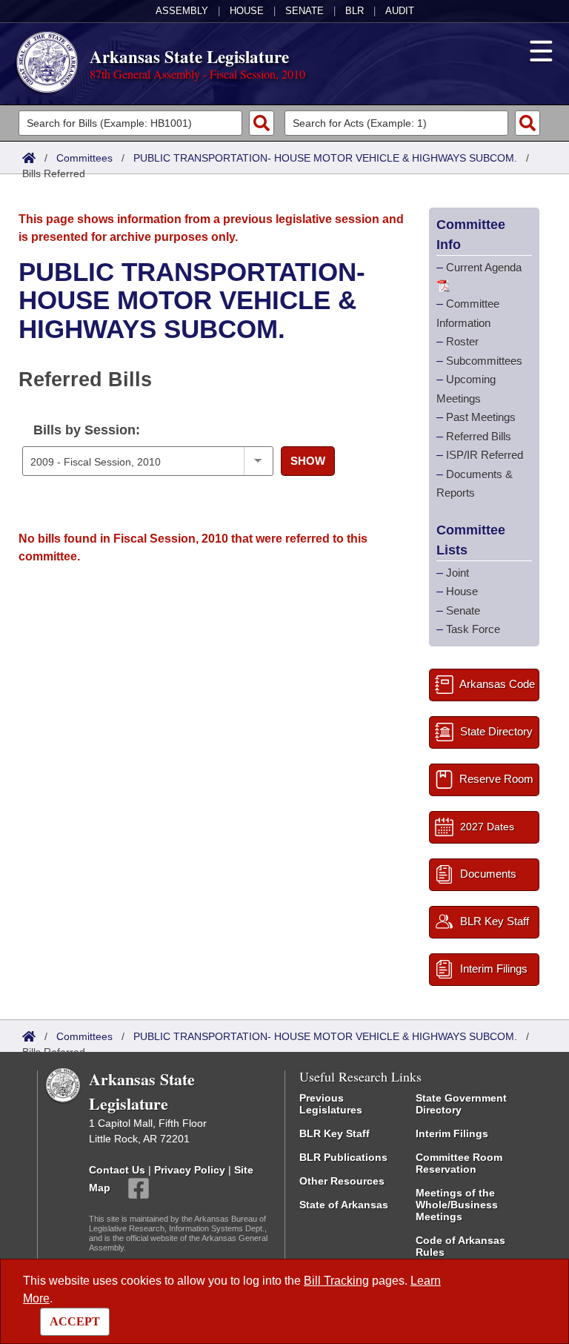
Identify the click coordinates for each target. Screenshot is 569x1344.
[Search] (261, 123)
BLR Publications (343, 1157)
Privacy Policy (189, 1170)
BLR (354, 10)
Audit (399, 10)
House (247, 10)
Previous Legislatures (330, 1104)
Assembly (182, 10)
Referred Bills (478, 436)
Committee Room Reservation (459, 1163)
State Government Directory (461, 1104)
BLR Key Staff (334, 1133)
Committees (84, 158)
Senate (304, 10)
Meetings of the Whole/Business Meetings (457, 1204)
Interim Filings (452, 1133)
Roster (462, 341)
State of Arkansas (343, 1205)
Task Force (473, 629)
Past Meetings (481, 417)
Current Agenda (484, 267)
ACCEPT (75, 1321)
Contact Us (117, 1170)
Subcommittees (484, 360)
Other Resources (342, 1181)
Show (307, 460)
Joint (457, 572)
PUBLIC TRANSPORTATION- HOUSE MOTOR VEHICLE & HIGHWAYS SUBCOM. (325, 158)
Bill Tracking (336, 1280)
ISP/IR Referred (484, 454)
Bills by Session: (86, 430)
